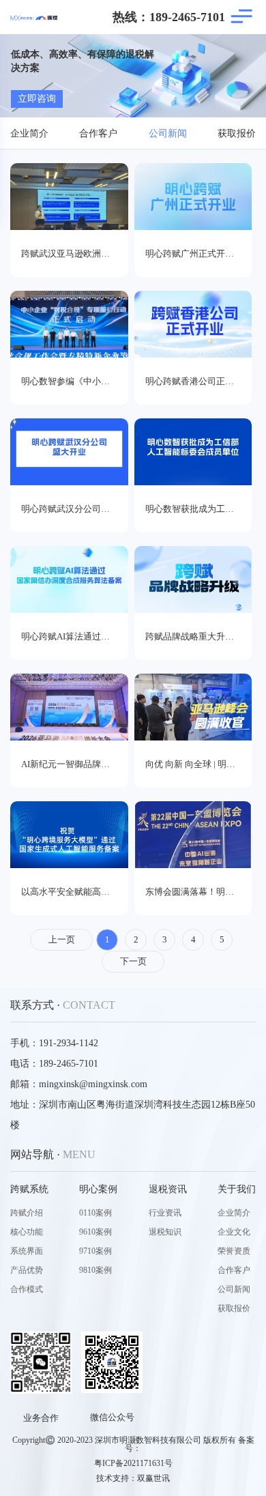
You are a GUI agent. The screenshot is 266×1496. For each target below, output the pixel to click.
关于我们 (237, 1189)
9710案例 (95, 1251)
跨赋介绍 (26, 1213)
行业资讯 (165, 1213)
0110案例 (95, 1213)
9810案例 (95, 1270)
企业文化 (234, 1232)
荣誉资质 (234, 1251)
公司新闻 (168, 133)
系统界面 (26, 1251)
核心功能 (26, 1232)
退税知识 (165, 1232)
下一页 (133, 961)
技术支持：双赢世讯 (133, 1478)
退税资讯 (168, 1189)
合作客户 (98, 133)
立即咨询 (37, 99)
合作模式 (26, 1289)
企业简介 (29, 133)
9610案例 (95, 1232)
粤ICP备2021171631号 (133, 1463)
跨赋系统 (29, 1189)
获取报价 (237, 133)
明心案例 (98, 1189)
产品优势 (26, 1270)
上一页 (61, 939)
